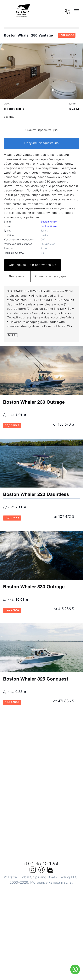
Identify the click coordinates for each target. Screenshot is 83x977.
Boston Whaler (49, 222)
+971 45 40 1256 (41, 864)
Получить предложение (41, 143)
